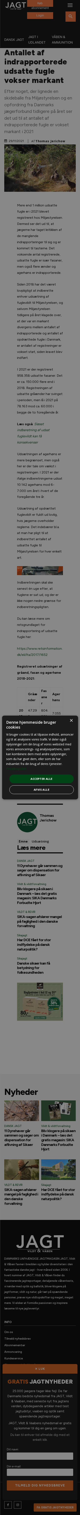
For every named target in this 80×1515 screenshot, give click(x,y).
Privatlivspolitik (16, 769)
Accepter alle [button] (41, 778)
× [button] (71, 720)
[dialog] (40, 757)
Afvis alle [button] (41, 790)
